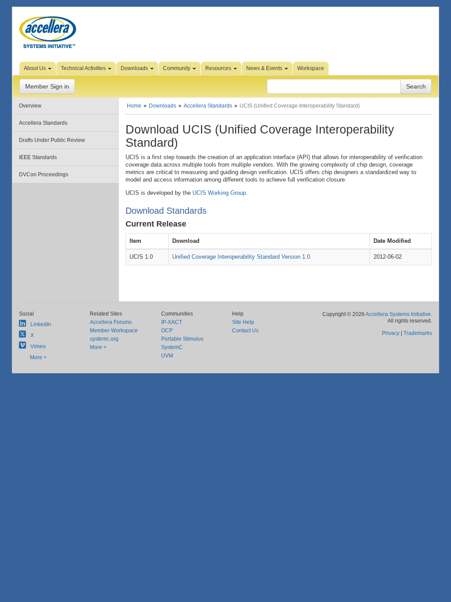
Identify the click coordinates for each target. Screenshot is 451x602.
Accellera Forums (111, 322)
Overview (30, 106)
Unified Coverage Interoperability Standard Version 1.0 (241, 256)
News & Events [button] (265, 68)
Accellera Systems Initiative (398, 314)
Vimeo (38, 346)
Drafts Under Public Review (52, 140)
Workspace (310, 68)
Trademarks (417, 333)
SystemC (172, 347)
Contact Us (245, 330)
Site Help (243, 322)
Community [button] (177, 68)
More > (38, 357)
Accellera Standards (43, 123)
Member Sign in (47, 86)
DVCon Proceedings (43, 174)
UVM (167, 355)
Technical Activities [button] (84, 68)
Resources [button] (219, 68)
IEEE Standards (38, 157)
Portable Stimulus (182, 339)
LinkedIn (40, 324)
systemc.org (104, 339)
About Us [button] (35, 68)
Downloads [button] (135, 68)
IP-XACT (171, 322)
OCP (167, 330)
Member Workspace (114, 330)
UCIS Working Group (219, 193)
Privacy (390, 333)
